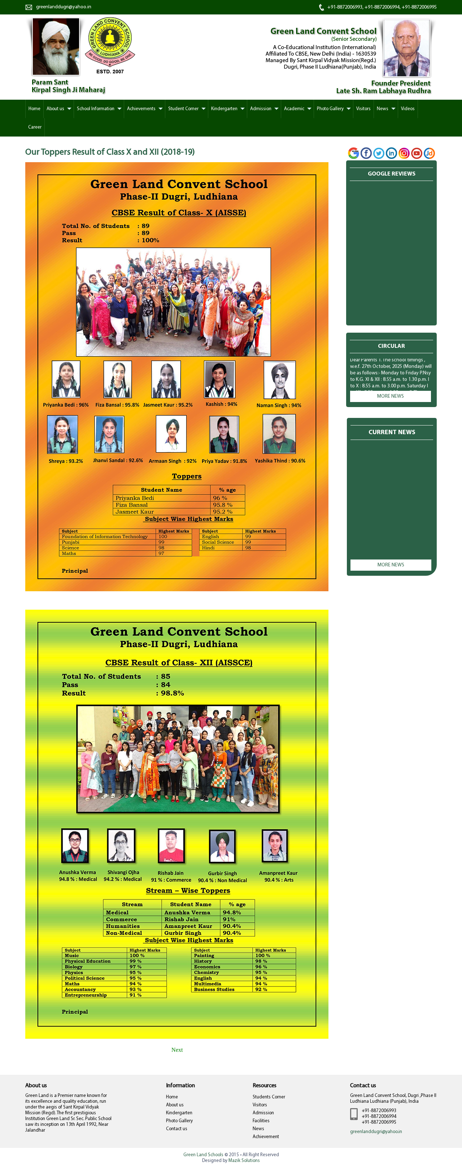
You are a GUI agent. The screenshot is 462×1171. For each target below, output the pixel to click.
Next (177, 1050)
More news (390, 396)
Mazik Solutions (244, 1160)
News (382, 109)
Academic (294, 109)
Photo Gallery (330, 109)
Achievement (266, 1137)
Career (35, 127)
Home (172, 1097)
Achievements (141, 109)
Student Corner (183, 109)
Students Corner (269, 1097)
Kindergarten (224, 109)
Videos (408, 109)
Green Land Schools (203, 1155)
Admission (260, 109)
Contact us (176, 1129)
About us (175, 1105)
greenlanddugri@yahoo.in (63, 7)
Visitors (363, 109)
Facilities (261, 1121)
